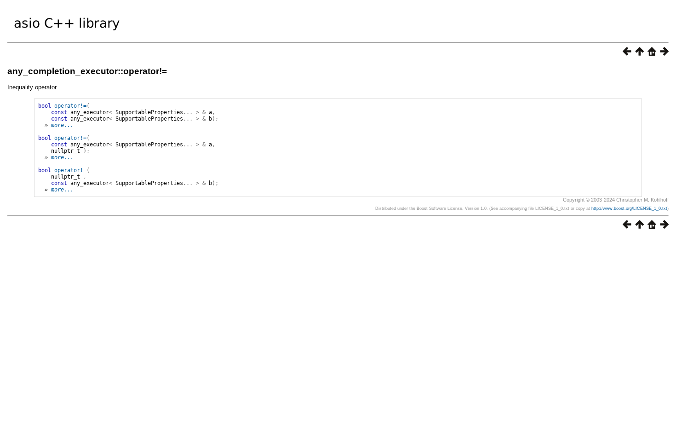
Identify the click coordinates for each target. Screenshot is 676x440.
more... (62, 125)
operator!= (70, 106)
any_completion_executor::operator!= (87, 71)
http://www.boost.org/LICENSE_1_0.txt (629, 208)
